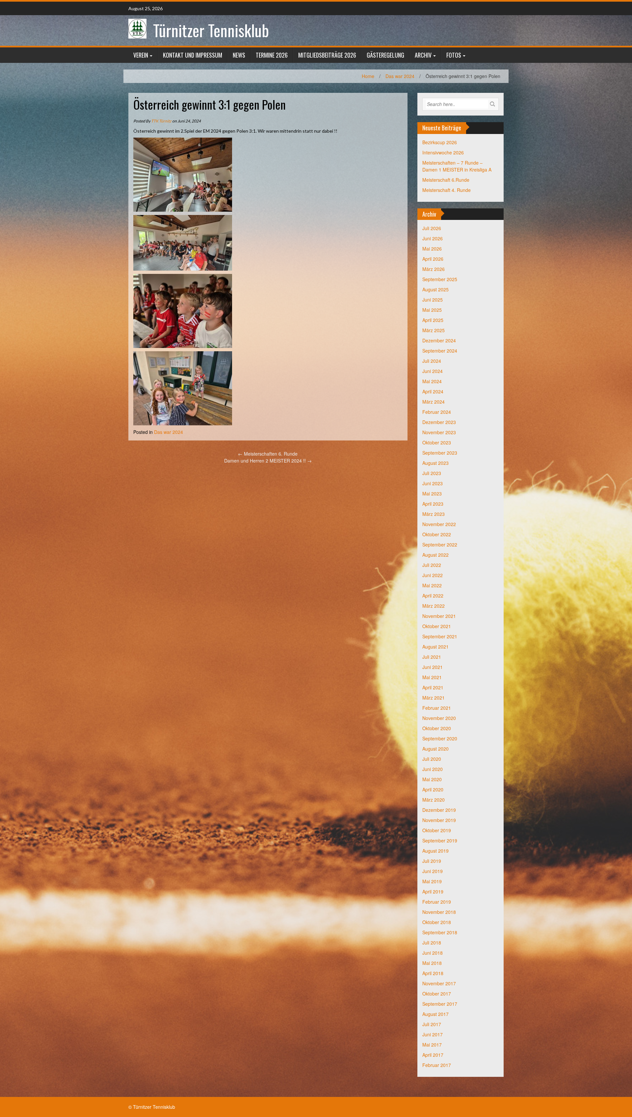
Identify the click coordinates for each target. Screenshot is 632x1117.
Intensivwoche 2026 (443, 152)
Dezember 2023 (439, 422)
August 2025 (435, 289)
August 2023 (435, 463)
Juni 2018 (432, 952)
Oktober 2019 (436, 830)
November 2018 (439, 912)
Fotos (453, 55)
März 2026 (433, 269)
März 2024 (433, 401)
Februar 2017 (436, 1065)
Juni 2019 (432, 871)
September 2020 (439, 738)
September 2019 (439, 840)
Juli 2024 (431, 361)
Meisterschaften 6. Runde (268, 453)
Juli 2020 (431, 759)
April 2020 (432, 789)
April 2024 (432, 391)
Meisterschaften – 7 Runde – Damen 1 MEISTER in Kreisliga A (456, 166)
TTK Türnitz (161, 121)
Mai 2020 (432, 779)
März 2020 (433, 799)
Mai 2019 (432, 881)
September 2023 (439, 452)
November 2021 (439, 616)
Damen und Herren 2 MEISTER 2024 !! (268, 460)
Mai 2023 (432, 493)
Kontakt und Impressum (192, 55)
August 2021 (435, 646)
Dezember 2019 (439, 810)
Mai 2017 (432, 1044)
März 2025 (433, 330)
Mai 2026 (432, 248)
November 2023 (439, 432)
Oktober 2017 (436, 993)
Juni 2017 (432, 1034)
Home (368, 76)
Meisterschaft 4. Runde (446, 190)
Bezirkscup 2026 (439, 142)
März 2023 (433, 514)
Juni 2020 (432, 769)
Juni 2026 (432, 238)
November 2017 (439, 983)
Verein (140, 55)
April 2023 (432, 503)
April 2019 (432, 891)
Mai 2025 (432, 309)
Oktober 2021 (436, 626)
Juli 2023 (431, 473)
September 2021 (439, 636)
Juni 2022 (432, 575)
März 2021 (433, 697)
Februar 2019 (436, 901)
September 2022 (439, 544)
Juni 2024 (432, 371)
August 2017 (435, 1014)
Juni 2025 (432, 299)
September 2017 (439, 1003)
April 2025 (432, 320)
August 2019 (435, 850)
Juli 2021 (431, 656)
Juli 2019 (431, 861)
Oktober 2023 (436, 442)
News (239, 55)
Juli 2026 (431, 228)
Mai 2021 (432, 677)
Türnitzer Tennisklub (211, 30)
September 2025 (439, 279)
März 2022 (433, 605)
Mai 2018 (432, 963)
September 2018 (439, 932)
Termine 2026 (272, 55)
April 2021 (432, 687)
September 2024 (439, 350)
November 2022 (439, 524)
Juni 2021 (432, 667)
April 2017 (432, 1054)
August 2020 (435, 748)
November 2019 (439, 820)
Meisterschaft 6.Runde (445, 179)
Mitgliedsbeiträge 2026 (327, 55)
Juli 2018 (431, 942)
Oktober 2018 (436, 922)
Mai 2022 (432, 585)
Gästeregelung (385, 55)
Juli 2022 (431, 565)
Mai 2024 (432, 381)
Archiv (423, 55)
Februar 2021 (436, 708)
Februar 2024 (436, 412)
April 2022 (432, 595)
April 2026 (432, 258)
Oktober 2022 (436, 534)
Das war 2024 (399, 76)
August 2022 (435, 554)
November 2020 (439, 718)
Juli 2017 (431, 1024)
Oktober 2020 (436, 728)
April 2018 (432, 973)
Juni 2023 (432, 483)
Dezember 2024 (439, 340)
